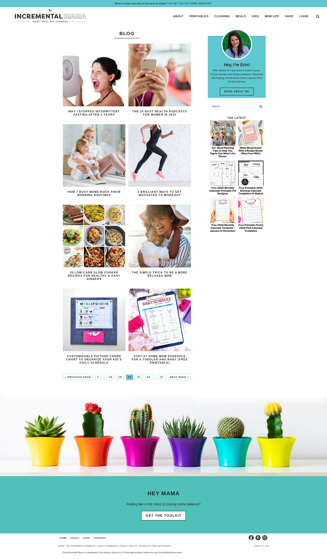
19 (120, 377)
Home (63, 538)
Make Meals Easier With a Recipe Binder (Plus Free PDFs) (250, 150)
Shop (86, 538)
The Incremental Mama (50, 16)
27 (162, 377)
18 (110, 377)
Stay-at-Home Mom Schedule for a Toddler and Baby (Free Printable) (160, 359)
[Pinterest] (258, 537)
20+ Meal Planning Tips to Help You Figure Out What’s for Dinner (223, 152)
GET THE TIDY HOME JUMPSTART (163, 3)
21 (139, 377)
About (75, 538)
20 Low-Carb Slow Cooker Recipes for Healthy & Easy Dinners (94, 275)
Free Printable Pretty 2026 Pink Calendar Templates (250, 227)
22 (148, 377)
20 (129, 377)
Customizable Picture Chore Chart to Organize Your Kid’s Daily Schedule (94, 359)
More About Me (236, 91)
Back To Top (262, 546)
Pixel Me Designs (161, 546)
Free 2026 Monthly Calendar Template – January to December (223, 227)
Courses (100, 538)
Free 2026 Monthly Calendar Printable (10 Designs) (222, 190)
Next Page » (179, 377)
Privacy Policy (128, 546)
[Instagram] (264, 537)
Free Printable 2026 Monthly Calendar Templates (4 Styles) (250, 190)
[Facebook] (251, 537)
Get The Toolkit (163, 515)
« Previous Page (78, 377)
